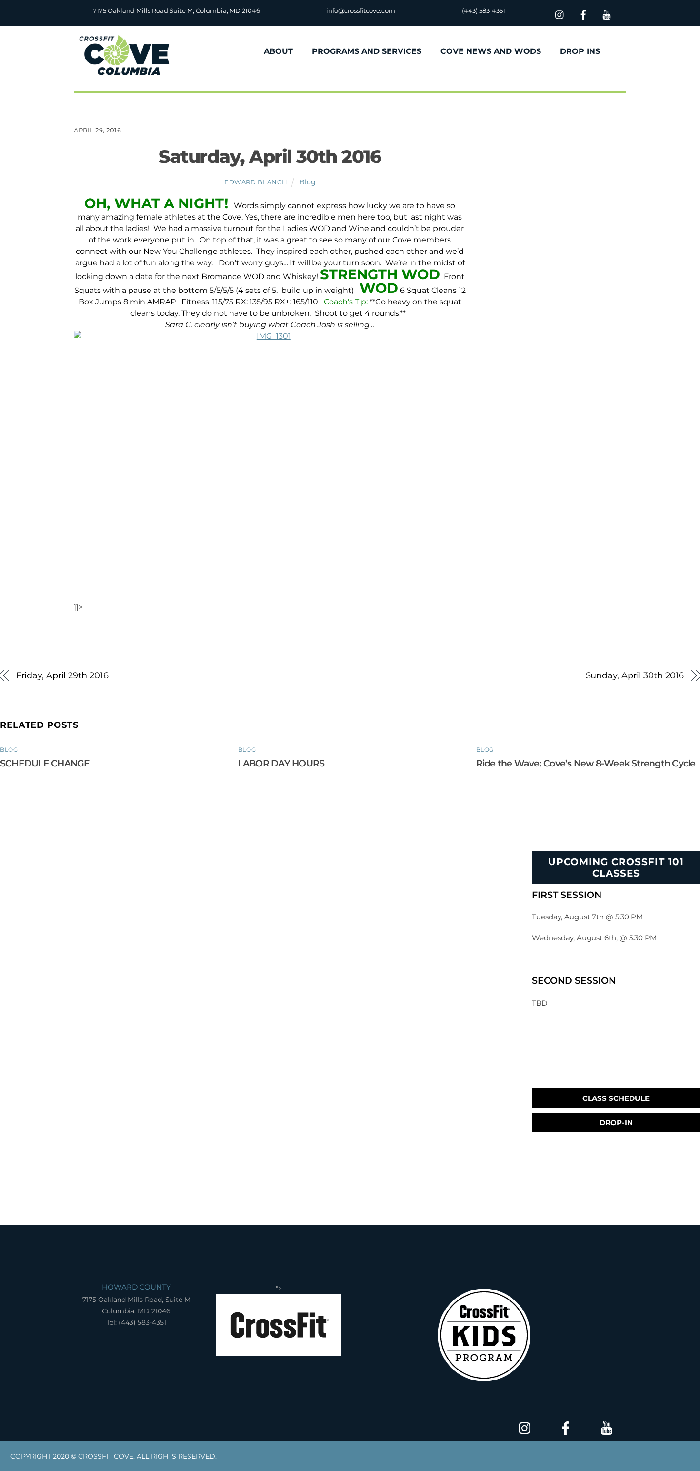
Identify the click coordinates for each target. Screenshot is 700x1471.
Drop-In (616, 1122)
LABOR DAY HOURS (281, 763)
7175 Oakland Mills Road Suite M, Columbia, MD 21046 (176, 10)
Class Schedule (616, 1098)
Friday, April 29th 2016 (62, 675)
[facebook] (583, 13)
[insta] (560, 13)
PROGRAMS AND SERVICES (366, 51)
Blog (308, 182)
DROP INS (580, 51)
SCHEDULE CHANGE (45, 763)
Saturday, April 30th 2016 (270, 156)
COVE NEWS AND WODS (490, 51)
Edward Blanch (255, 182)
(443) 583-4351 (483, 10)
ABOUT (278, 51)
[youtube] (606, 13)
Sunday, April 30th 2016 (635, 675)
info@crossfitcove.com (360, 10)
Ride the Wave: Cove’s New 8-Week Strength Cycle (586, 763)
